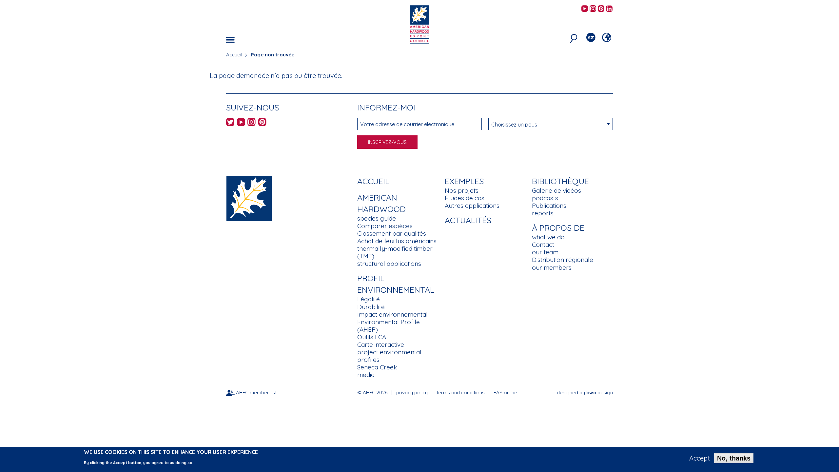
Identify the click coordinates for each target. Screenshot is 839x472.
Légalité (368, 299)
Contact (543, 244)
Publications (549, 205)
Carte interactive (380, 344)
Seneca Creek (377, 367)
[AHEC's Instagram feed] (593, 9)
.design (599, 392)
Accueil (234, 54)
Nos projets (461, 190)
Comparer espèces (385, 226)
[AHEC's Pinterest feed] (601, 9)
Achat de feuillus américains (397, 241)
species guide (376, 218)
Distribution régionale (562, 260)
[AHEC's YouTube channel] (584, 9)
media (366, 375)
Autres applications (472, 205)
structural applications (389, 263)
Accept (699, 458)
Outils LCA (371, 337)
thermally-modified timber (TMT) (395, 252)
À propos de (558, 228)
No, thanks (734, 458)
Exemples (464, 181)
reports (543, 213)
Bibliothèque (560, 181)
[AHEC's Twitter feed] (230, 123)
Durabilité (371, 307)
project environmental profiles (389, 356)
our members (552, 267)
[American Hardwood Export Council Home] (419, 24)
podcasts (545, 198)
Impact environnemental (392, 314)
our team (545, 252)
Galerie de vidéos (556, 190)
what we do (548, 237)
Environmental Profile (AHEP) (388, 325)
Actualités (468, 220)
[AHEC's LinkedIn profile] (609, 9)
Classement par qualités (391, 233)
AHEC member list (256, 392)
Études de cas (464, 198)
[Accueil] (249, 198)
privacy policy (412, 392)
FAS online (505, 392)
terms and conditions (461, 392)
